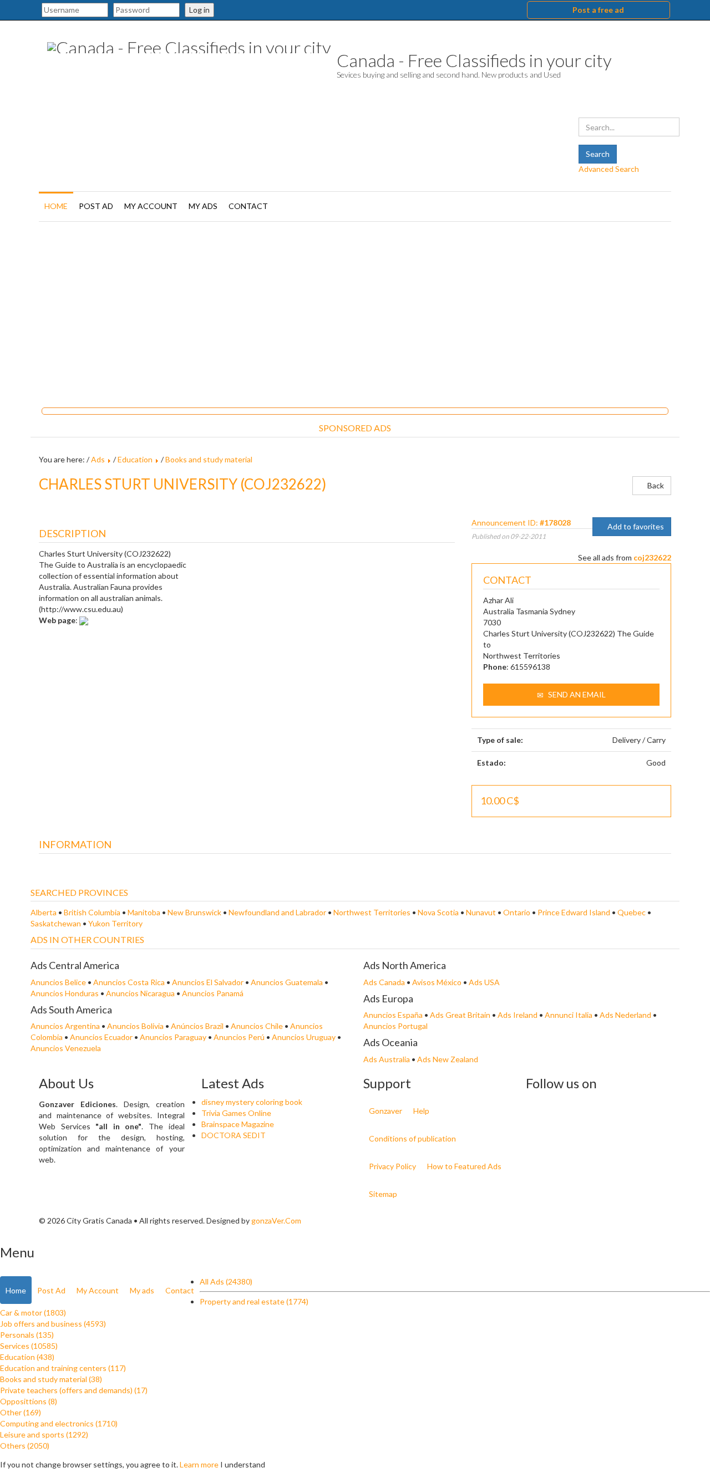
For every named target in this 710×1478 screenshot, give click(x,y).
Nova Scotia (438, 912)
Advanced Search (609, 169)
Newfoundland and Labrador (277, 912)
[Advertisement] (355, 310)
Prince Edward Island (573, 912)
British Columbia (92, 912)
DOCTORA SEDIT (233, 1135)
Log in (199, 9)
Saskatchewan (56, 923)
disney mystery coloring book (251, 1102)
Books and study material (208, 459)
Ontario (516, 912)
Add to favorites (635, 526)
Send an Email (576, 694)
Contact (248, 206)
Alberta (44, 912)
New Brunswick (194, 912)
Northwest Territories (371, 912)
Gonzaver (385, 1110)
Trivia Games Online (236, 1113)
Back (655, 485)
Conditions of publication (412, 1138)
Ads (98, 459)
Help (421, 1110)
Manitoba (144, 912)
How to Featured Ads (464, 1166)
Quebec (631, 912)
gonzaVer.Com (276, 1220)
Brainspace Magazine (237, 1124)
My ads (203, 206)
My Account (151, 206)
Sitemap (383, 1194)
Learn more (199, 1464)
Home (56, 206)
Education (135, 459)
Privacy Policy (392, 1166)
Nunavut (481, 912)
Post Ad (96, 206)
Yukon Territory (115, 923)
